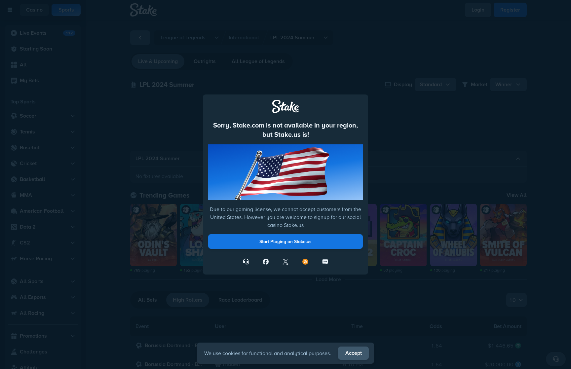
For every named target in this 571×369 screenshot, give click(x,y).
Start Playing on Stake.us (285, 241)
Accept (353, 353)
